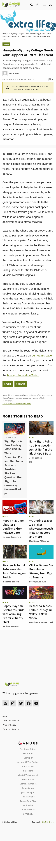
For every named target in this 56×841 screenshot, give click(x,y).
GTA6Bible (28, 814)
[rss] (5, 703)
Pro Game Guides (28, 749)
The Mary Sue (28, 796)
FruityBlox (28, 805)
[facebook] (28, 703)
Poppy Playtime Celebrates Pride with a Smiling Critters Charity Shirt (13, 614)
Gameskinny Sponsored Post (12, 487)
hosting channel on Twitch (23, 375)
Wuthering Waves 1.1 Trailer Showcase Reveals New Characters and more (41, 528)
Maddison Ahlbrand (39, 541)
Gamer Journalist (28, 783)
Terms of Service (10, 720)
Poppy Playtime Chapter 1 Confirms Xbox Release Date (13, 526)
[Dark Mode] (38, 5)
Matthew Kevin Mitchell (41, 622)
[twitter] (21, 703)
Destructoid (28, 779)
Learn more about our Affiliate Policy (16, 403)
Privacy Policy (9, 724)
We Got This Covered (28, 775)
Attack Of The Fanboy (28, 762)
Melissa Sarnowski (11, 536)
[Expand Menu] (44, 5)
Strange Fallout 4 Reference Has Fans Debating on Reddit (14, 571)
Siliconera (28, 770)
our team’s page (42, 355)
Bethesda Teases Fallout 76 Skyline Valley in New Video (41, 612)
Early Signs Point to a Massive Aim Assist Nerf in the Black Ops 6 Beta (40, 447)
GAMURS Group (48, 822)
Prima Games (28, 766)
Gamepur (28, 757)
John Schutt (35, 457)
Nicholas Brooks (10, 581)
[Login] (50, 5)
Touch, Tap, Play (28, 801)
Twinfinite (28, 753)
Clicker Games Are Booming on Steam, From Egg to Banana (41, 571)
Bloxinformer (28, 809)
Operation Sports (28, 792)
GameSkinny (28, 788)
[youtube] (36, 703)
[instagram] (13, 703)
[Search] (32, 5)
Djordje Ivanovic (37, 581)
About (5, 716)
